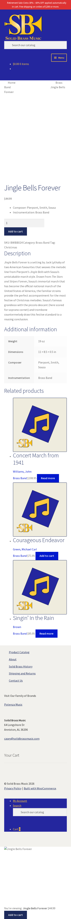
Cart (16, 829)
